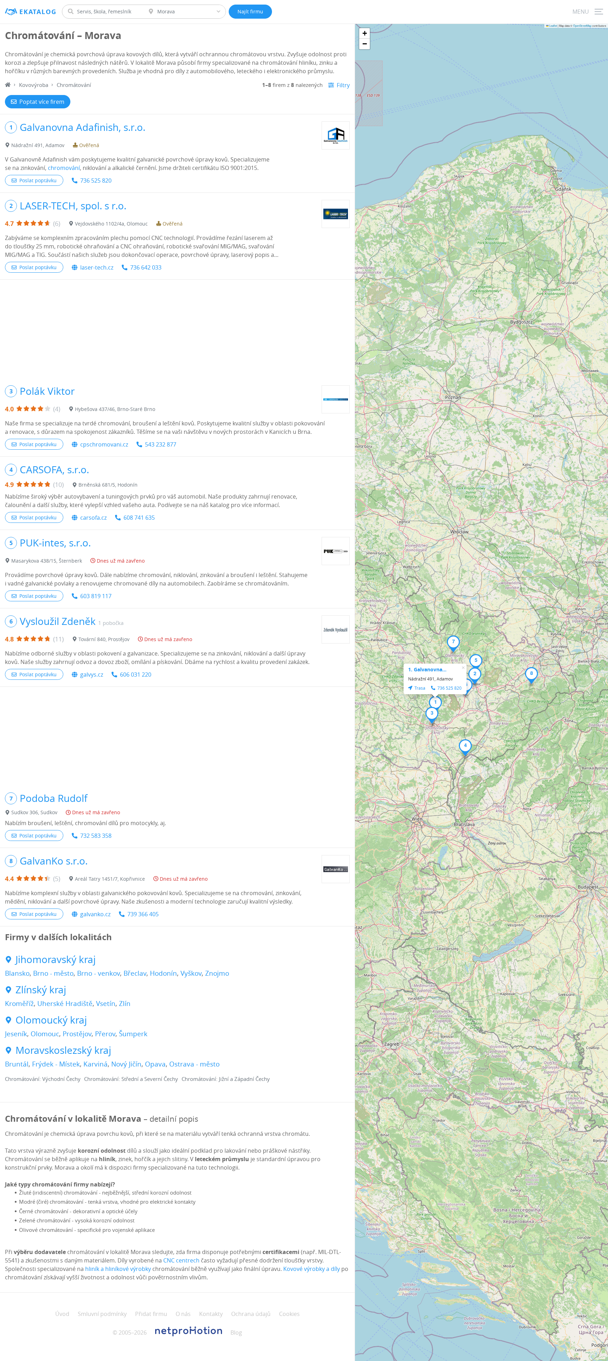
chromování (64, 168)
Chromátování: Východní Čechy (43, 1078)
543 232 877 (160, 444)
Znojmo (217, 973)
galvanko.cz (95, 914)
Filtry (343, 85)
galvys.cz (91, 674)
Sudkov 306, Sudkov (34, 812)
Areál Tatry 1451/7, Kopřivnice (110, 878)
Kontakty (211, 1314)
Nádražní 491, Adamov (37, 145)
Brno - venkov (98, 973)
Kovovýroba (33, 84)
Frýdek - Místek (56, 1064)
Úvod (62, 1314)
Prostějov (77, 1033)
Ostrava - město (194, 1064)
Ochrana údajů (251, 1314)
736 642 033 (146, 267)
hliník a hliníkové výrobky (118, 1269)
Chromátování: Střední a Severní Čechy (131, 1078)
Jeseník (16, 1033)
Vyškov (191, 973)
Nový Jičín (126, 1064)
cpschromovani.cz (104, 444)
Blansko (17, 973)
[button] (435, 704)
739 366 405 (143, 914)
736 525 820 (96, 180)
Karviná (95, 1064)
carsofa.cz (93, 517)
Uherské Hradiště (65, 1003)
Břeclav (135, 973)
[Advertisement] (177, 329)
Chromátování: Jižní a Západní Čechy (226, 1078)
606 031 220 (135, 674)
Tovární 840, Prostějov (103, 639)
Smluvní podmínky (102, 1314)
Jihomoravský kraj (55, 960)
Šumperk (133, 1033)
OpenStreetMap (582, 25)
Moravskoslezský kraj (63, 1050)
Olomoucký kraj (51, 1020)
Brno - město (53, 973)
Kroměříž (19, 1003)
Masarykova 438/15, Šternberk (46, 560)
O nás (183, 1314)
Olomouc (45, 1033)
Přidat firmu (151, 1314)
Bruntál (16, 1064)
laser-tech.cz (96, 267)
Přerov (105, 1033)
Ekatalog (37, 11)
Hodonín (163, 973)
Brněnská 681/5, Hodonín (108, 484)
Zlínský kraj (40, 990)
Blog (236, 1332)
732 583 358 (96, 836)
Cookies (289, 1314)
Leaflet (553, 25)
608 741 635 (139, 517)
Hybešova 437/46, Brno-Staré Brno (115, 409)
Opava (155, 1064)
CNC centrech (181, 1260)
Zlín (125, 1003)
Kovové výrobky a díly (311, 1269)
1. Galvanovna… (427, 669)
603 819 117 (96, 596)
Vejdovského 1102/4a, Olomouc (111, 223)
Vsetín (105, 1003)
